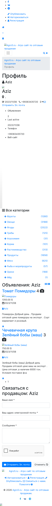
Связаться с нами (35, 481)
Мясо (27, 260)
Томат (8, 291)
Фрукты (27, 216)
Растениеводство (27, 249)
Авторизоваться (19, 17)
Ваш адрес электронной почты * (20, 412)
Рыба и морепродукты (27, 266)
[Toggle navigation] (8, 53)
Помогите (25, 484)
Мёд (27, 277)
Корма (27, 244)
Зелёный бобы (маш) (22, 335)
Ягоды (27, 227)
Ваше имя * (8, 400)
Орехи (27, 271)
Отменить (40, 464)
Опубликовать (18, 13)
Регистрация (16, 20)
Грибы (27, 233)
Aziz (6, 308)
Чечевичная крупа (19, 330)
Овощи (27, 221)
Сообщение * (9, 425)
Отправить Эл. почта (18, 464)
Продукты (27, 255)
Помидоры (25, 291)
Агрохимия (27, 238)
